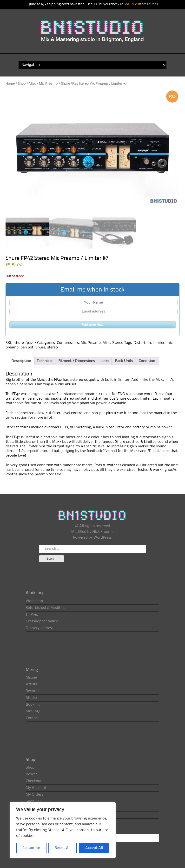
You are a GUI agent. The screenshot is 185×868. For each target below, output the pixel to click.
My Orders (34, 794)
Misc (32, 83)
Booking (33, 704)
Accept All (94, 848)
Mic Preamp (48, 83)
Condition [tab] (147, 361)
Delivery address (39, 628)
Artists (31, 684)
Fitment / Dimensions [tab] (77, 361)
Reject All (63, 848)
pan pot (26, 347)
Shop (22, 83)
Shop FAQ (34, 801)
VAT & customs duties (141, 4)
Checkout (34, 781)
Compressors (68, 343)
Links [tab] (105, 361)
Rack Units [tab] (124, 361)
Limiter (159, 343)
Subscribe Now (92, 324)
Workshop (34, 601)
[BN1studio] (92, 34)
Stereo (117, 343)
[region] (63, 830)
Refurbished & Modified (46, 608)
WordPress (103, 537)
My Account (36, 788)
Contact (32, 718)
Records (32, 691)
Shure (40, 347)
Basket (31, 774)
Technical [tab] (45, 361)
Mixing (31, 677)
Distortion (142, 343)
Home (10, 83)
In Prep (32, 614)
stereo (52, 347)
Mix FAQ (33, 711)
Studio (31, 698)
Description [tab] (21, 361)
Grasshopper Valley (42, 621)
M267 (41, 380)
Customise (31, 848)
